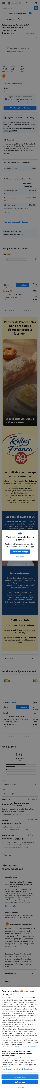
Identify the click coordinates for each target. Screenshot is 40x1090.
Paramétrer (20, 1087)
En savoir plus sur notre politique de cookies (19, 1047)
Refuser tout (20, 1082)
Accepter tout (20, 1077)
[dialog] (20, 1038)
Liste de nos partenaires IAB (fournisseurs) (18, 1069)
